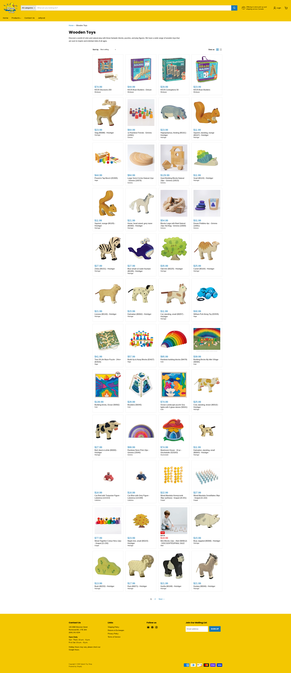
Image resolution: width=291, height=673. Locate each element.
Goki (162, 362)
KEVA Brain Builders (201, 90)
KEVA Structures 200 (103, 90)
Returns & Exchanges (116, 630)
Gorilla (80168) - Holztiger (171, 586)
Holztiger (97, 135)
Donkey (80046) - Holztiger (204, 586)
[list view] (220, 49)
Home (5, 18)
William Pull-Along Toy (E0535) (206, 314)
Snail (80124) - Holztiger (203, 178)
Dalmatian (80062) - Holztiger (139, 314)
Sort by (95, 49)
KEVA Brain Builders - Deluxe (140, 90)
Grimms (130, 137)
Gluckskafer (164, 455)
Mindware (98, 92)
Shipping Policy (113, 627)
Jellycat (41, 18)
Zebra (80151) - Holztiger (105, 269)
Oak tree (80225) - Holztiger (172, 269)
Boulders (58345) (135, 405)
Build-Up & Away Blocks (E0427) (141, 359)
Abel (162, 545)
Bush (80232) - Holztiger (104, 586)
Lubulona (97, 500)
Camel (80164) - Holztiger (203, 269)
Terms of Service (114, 637)
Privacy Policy (113, 634)
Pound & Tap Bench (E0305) (106, 178)
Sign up (215, 629)
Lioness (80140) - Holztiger (105, 314)
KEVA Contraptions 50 (170, 90)
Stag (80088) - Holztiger (104, 133)
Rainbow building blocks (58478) (174, 359)
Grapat (163, 500)
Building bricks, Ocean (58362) (107, 405)
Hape (96, 180)
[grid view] (217, 49)
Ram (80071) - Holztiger (137, 586)
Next (161, 599)
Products (16, 18)
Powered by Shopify (75, 666)
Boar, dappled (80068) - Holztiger (206, 541)
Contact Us (29, 18)
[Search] (234, 8)
